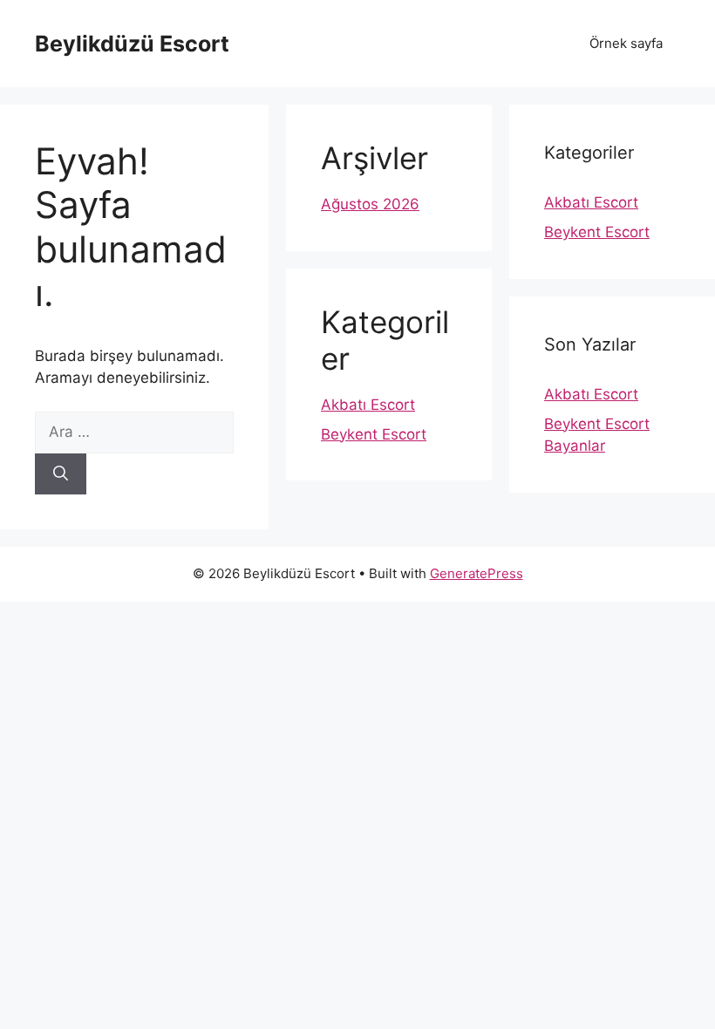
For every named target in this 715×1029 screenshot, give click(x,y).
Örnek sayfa (626, 43)
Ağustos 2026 (370, 204)
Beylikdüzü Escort (132, 44)
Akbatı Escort (368, 404)
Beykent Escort (373, 434)
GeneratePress (476, 573)
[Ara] (60, 474)
